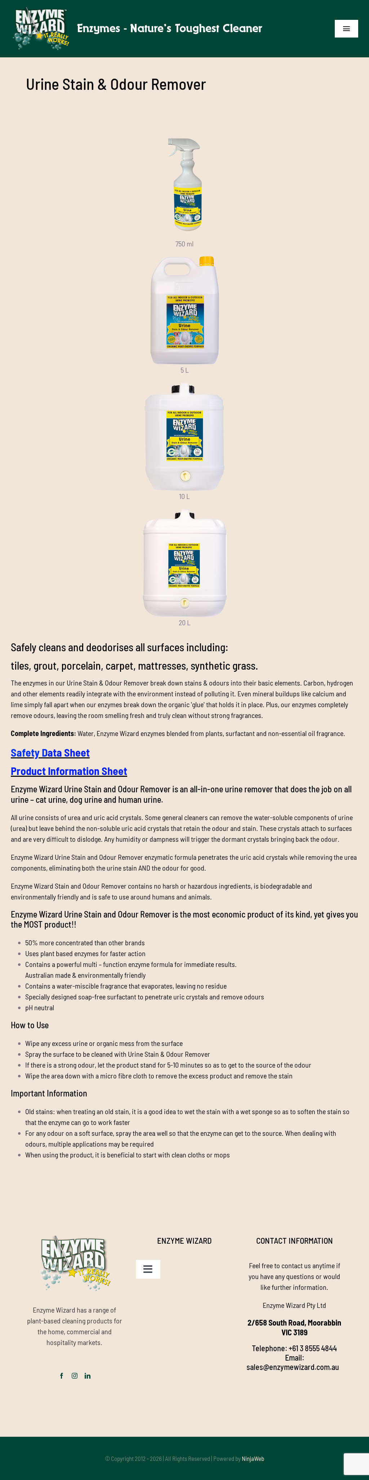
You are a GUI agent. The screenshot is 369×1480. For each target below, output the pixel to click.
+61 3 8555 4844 (313, 1348)
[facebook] (62, 1376)
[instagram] (74, 1376)
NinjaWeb (253, 1458)
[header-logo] (139, 10)
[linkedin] (87, 1376)
